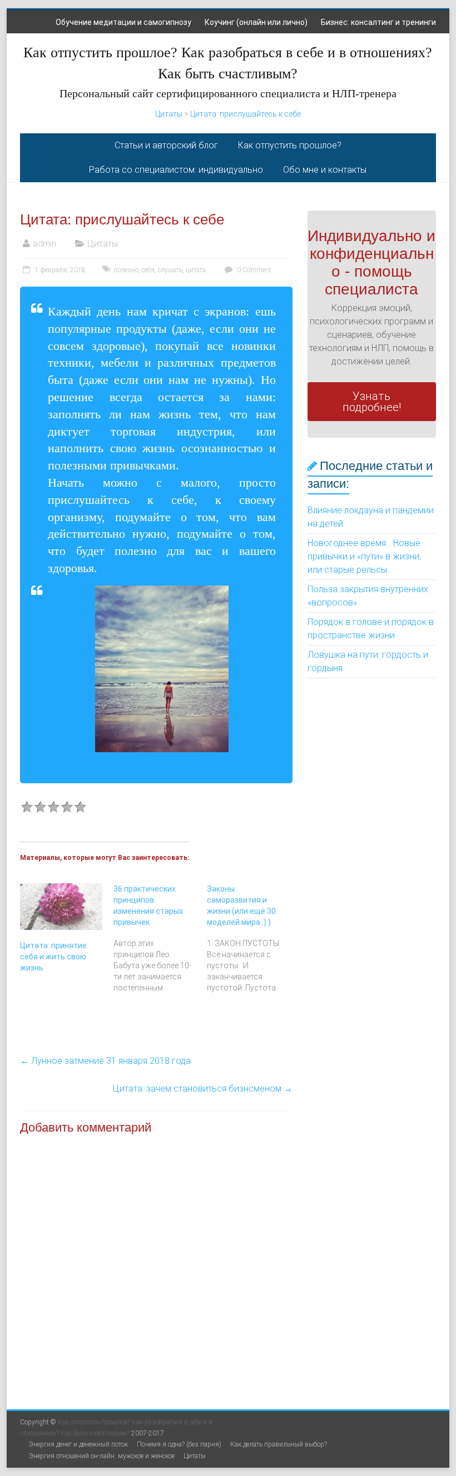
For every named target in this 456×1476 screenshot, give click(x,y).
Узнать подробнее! (372, 401)
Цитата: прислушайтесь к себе (245, 113)
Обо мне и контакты (324, 169)
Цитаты (168, 113)
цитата (196, 270)
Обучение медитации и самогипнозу (123, 22)
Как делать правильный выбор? (278, 1444)
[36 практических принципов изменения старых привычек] (160, 938)
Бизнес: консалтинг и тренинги (378, 22)
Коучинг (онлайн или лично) (256, 22)
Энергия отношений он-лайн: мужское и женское (102, 1456)
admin (44, 243)
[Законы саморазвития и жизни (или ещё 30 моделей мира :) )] (253, 938)
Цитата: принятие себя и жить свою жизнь (53, 956)
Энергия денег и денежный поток (78, 1444)
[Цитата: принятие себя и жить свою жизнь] (61, 906)
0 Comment (253, 270)
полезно (125, 270)
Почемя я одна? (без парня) (179, 1444)
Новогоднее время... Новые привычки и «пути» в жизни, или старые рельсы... (364, 556)
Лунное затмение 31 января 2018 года (105, 1060)
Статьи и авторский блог (166, 145)
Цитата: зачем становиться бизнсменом (203, 1088)
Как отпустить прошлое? (289, 145)
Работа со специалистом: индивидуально (176, 169)
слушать (170, 270)
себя (148, 270)
